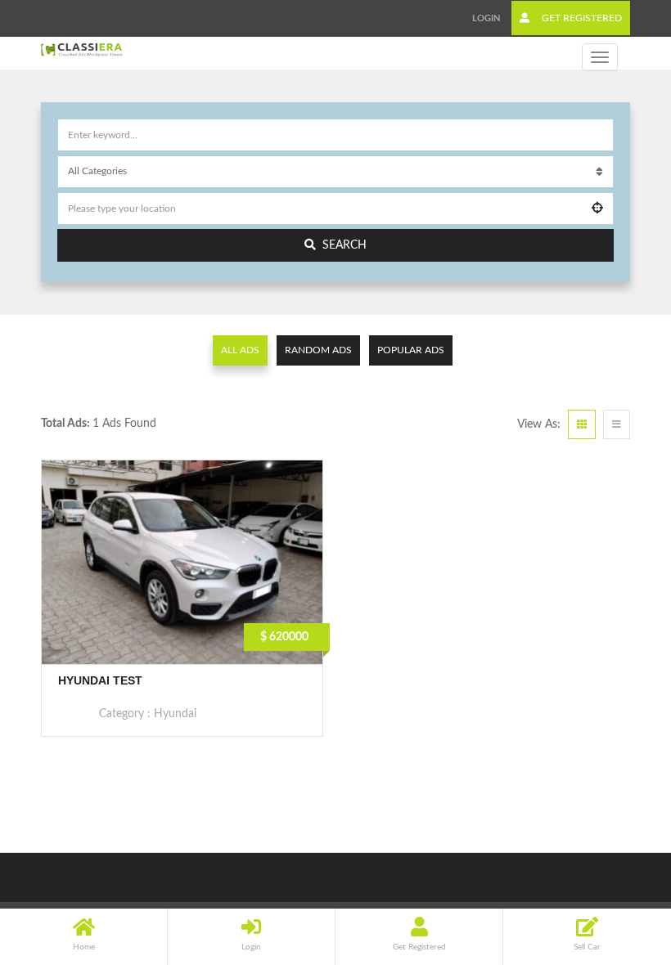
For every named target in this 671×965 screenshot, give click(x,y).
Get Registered (580, 18)
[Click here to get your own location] (597, 208)
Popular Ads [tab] (410, 350)
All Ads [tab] (240, 350)
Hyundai (175, 714)
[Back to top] (617, 862)
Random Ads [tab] (318, 350)
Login (486, 18)
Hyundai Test (100, 680)
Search (344, 245)
